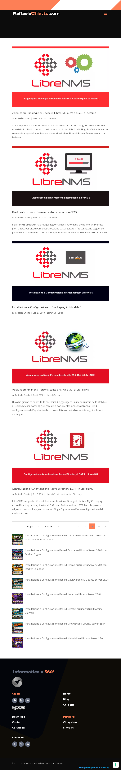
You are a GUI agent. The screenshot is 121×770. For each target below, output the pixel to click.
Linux (60, 312)
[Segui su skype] (14, 700)
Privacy (82, 767)
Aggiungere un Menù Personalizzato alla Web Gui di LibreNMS (50, 389)
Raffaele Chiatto (22, 118)
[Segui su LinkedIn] (27, 744)
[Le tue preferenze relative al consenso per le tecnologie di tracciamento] (116, 765)
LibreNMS (52, 118)
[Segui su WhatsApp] (27, 700)
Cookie (98, 767)
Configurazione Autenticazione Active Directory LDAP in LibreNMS (52, 489)
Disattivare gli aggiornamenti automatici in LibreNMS (44, 212)
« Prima (48, 526)
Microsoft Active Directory (69, 494)
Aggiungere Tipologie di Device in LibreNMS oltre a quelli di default (54, 113)
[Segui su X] (21, 744)
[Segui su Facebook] (14, 744)
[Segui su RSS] (21, 700)
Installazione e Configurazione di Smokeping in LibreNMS (46, 307)
